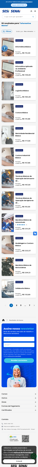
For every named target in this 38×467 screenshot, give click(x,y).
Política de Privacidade (23, 452)
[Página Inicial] (4, 320)
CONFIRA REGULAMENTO (26, 2)
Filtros (8, 31)
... (25, 305)
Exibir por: (19, 31)
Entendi (19, 461)
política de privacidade (14, 356)
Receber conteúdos (19, 360)
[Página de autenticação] (31, 11)
